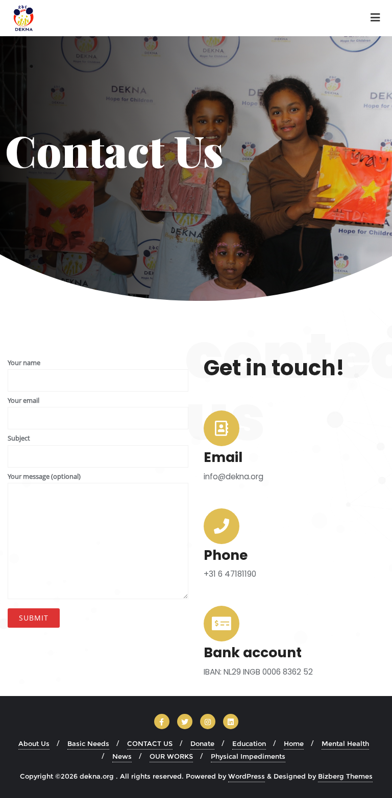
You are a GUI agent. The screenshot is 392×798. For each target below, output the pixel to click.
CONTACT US (150, 743)
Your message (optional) (44, 476)
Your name (24, 362)
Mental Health (345, 743)
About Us (34, 743)
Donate (202, 743)
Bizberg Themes (345, 776)
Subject (19, 438)
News (122, 756)
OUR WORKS (171, 756)
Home (294, 743)
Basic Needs (88, 743)
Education (249, 743)
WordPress (246, 776)
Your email (23, 400)
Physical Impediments (248, 756)
